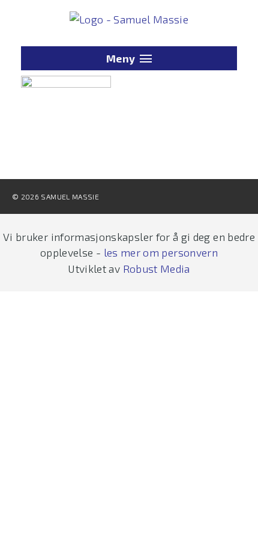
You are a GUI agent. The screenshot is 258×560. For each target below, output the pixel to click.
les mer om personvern (161, 252)
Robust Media (156, 268)
